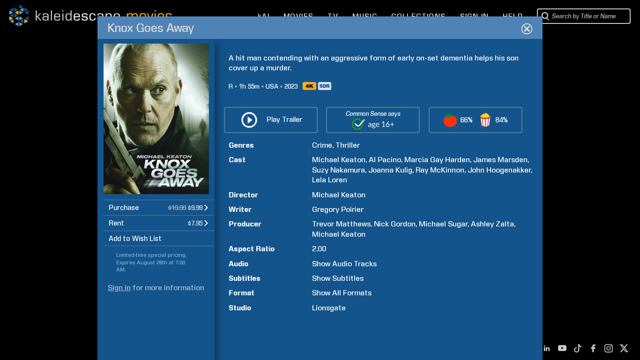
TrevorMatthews (341, 223)
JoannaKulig (390, 169)
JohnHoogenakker (499, 169)
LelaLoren (329, 179)
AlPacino (385, 159)
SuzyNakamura (338, 169)
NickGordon (395, 223)
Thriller (347, 145)
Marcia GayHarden (437, 159)
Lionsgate (329, 307)
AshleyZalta (492, 223)
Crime (322, 145)
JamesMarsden (500, 159)
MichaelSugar (443, 223)
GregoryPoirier (338, 209)
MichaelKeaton (338, 159)
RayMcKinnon (440, 169)
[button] (159, 207)
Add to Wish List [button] (135, 238)
